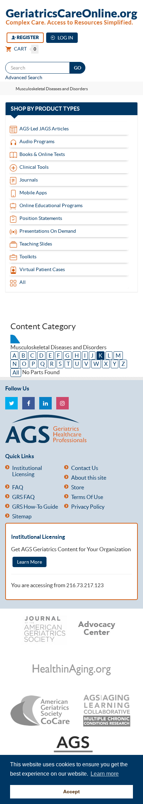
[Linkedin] (45, 403)
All (15, 372)
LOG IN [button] (65, 37)
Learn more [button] (105, 774)
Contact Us (84, 468)
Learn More (29, 562)
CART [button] (24, 49)
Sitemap (22, 516)
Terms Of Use (87, 497)
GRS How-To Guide (35, 506)
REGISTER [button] (27, 37)
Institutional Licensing (27, 471)
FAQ (17, 487)
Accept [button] (71, 791)
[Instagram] (62, 403)
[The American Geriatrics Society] (69, 429)
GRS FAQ (23, 497)
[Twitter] (11, 403)
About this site (88, 477)
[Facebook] (28, 403)
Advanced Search (23, 77)
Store (77, 487)
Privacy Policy (87, 506)
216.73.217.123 (85, 585)
